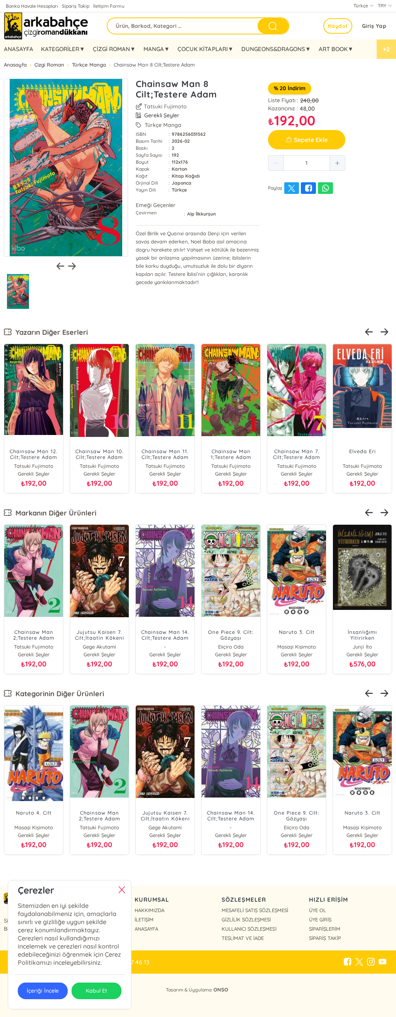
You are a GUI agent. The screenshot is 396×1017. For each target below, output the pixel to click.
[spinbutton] (306, 163)
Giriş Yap (374, 25)
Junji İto (362, 647)
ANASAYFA (18, 49)
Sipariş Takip (75, 6)
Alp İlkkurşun (201, 214)
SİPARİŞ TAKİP (325, 938)
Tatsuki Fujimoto (165, 106)
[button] (276, 163)
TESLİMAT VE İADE (243, 938)
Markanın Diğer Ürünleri (54, 512)
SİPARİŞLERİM (324, 929)
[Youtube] (382, 962)
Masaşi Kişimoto (296, 647)
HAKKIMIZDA (149, 910)
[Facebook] (347, 962)
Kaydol (338, 25)
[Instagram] (371, 962)
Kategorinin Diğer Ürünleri (58, 693)
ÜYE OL (317, 910)
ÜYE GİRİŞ (320, 919)
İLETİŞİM (144, 919)
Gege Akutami (99, 647)
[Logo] (47, 25)
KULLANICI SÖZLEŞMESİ (249, 929)
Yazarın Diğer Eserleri (50, 332)
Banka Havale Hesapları (32, 6)
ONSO (220, 989)
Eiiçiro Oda (231, 647)
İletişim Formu (108, 6)
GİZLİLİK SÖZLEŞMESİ (246, 919)
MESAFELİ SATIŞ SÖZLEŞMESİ (255, 910)
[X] (359, 962)
